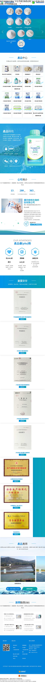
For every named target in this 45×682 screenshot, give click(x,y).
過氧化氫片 (15, 645)
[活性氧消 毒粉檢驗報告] (22, 336)
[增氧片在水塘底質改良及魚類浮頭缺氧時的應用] (18, 618)
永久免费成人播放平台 (28, 681)
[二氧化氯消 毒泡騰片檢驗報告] (22, 437)
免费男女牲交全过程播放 (18, 681)
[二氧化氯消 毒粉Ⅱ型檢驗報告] (22, 369)
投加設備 (24, 658)
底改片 (14, 658)
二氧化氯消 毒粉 (16, 649)
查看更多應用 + (30, 588)
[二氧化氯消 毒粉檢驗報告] (22, 403)
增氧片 (14, 647)
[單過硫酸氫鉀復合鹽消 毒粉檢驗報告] (22, 302)
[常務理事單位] (16, 521)
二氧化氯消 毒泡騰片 (25, 650)
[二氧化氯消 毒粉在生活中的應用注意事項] (18, 628)
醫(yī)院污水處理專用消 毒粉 (16, 655)
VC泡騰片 (24, 647)
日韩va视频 (2, 681)
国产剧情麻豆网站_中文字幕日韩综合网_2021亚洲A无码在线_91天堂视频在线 (15, 680)
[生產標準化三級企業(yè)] (16, 494)
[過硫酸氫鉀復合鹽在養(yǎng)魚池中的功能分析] (38, 618)
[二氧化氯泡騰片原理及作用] (38, 628)
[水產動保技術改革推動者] (16, 468)
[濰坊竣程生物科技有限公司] (7, 2)
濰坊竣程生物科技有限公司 (18, 666)
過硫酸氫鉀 (24, 645)
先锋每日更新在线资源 (9, 681)
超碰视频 (34, 681)
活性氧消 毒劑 (24, 654)
